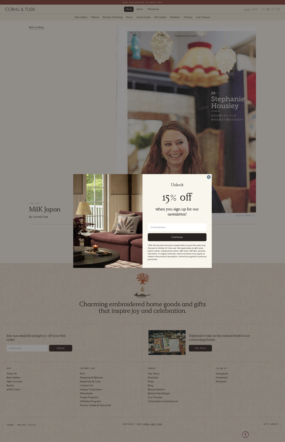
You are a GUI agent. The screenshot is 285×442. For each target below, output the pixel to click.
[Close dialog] (208, 177)
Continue (177, 237)
